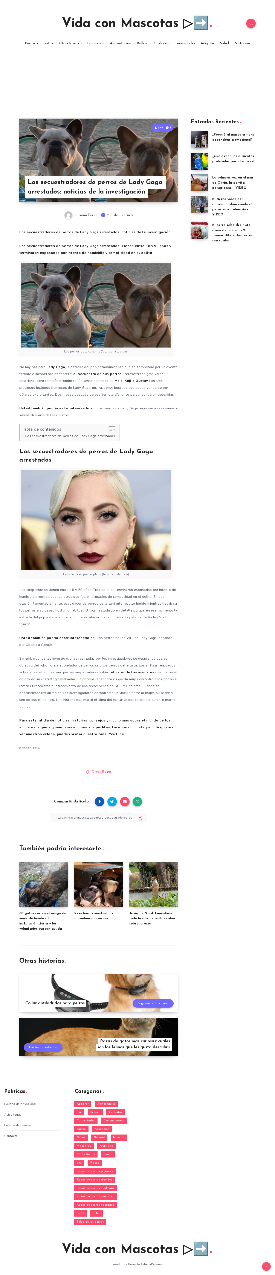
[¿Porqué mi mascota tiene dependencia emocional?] (199, 139)
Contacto (11, 1136)
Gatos (48, 43)
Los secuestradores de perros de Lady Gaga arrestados (70, 436)
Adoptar (207, 43)
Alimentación (120, 43)
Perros (30, 43)
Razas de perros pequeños (95, 1204)
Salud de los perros (90, 1221)
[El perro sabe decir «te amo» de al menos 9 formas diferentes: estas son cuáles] (199, 230)
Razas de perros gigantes (95, 1171)
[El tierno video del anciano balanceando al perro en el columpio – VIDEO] (199, 204)
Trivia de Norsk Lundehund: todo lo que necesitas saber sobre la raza (152, 918)
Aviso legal (12, 1115)
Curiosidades (184, 43)
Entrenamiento (113, 1120)
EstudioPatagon (151, 1264)
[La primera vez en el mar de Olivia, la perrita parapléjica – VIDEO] (199, 182)
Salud (224, 43)
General (99, 1137)
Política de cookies (18, 1125)
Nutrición (242, 43)
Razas (94, 1162)
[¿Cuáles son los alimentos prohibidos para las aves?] (199, 161)
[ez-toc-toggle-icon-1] (110, 429)
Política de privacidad (20, 1104)
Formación (95, 43)
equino (81, 1129)
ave (79, 1112)
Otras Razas (69, 43)
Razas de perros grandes (94, 1179)
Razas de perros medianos (95, 1188)
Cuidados (161, 43)
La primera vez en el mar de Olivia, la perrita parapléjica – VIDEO (232, 183)
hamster (119, 1137)
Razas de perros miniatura (96, 1196)
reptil (80, 1213)
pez (79, 1162)
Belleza (142, 43)
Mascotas (84, 1146)
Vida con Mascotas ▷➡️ (135, 23)
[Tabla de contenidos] (112, 429)
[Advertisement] (137, 86)
